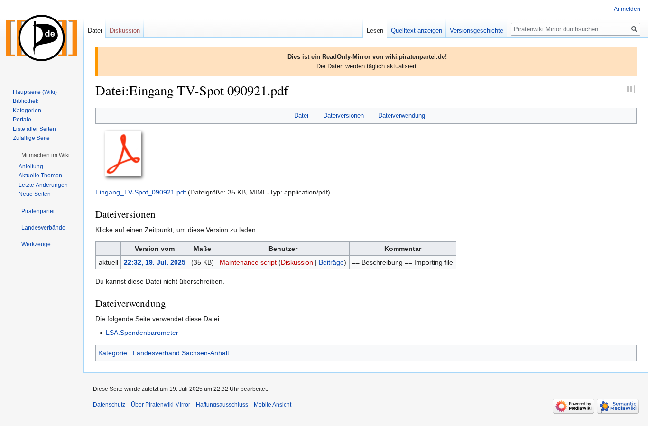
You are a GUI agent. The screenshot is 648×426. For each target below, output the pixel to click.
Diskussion (297, 262)
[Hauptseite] (42, 38)
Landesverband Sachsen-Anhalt (181, 353)
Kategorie (112, 353)
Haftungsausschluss (222, 404)
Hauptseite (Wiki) (35, 92)
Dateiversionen (343, 115)
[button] (45, 155)
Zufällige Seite (31, 138)
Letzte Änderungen (43, 185)
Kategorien (27, 110)
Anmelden (627, 9)
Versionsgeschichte (476, 30)
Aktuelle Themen (40, 175)
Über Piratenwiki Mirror (160, 404)
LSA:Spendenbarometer (142, 332)
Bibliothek (25, 101)
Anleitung (31, 166)
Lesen (375, 30)
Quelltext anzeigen (416, 30)
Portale (22, 119)
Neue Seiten (35, 194)
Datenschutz (109, 404)
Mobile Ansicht (272, 404)
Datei (301, 115)
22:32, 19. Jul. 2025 (154, 262)
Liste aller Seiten (34, 129)
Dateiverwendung (401, 115)
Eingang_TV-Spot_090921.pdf (140, 192)
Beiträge (331, 262)
